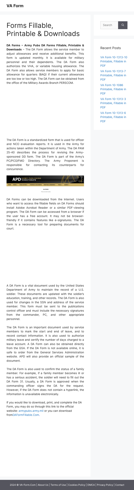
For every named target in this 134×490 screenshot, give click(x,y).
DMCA (91, 484)
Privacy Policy (105, 484)
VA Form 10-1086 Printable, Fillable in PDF (113, 89)
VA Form (15, 5)
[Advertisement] (45, 112)
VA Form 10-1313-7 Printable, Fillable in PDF (113, 75)
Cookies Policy (76, 484)
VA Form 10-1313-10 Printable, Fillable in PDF (113, 61)
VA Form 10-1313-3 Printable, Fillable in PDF (113, 103)
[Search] (122, 25)
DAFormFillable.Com (26, 415)
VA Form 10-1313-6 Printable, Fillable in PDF (113, 117)
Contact (119, 484)
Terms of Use (58, 484)
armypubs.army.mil (31, 410)
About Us (43, 484)
